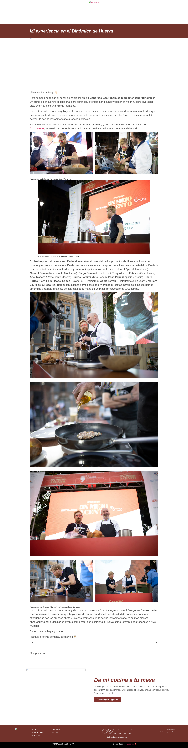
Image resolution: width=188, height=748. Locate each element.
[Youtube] (114, 731)
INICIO (34, 730)
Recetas (72, 6)
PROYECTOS (37, 733)
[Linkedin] (130, 731)
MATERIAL (56, 733)
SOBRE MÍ (36, 735)
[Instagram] (120, 731)
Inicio (60, 6)
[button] (32, 368)
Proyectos (118, 17)
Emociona (130, 744)
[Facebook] (104, 731)
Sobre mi (116, 6)
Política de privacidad (167, 732)
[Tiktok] (125, 731)
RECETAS (56, 730)
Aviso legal (171, 729)
